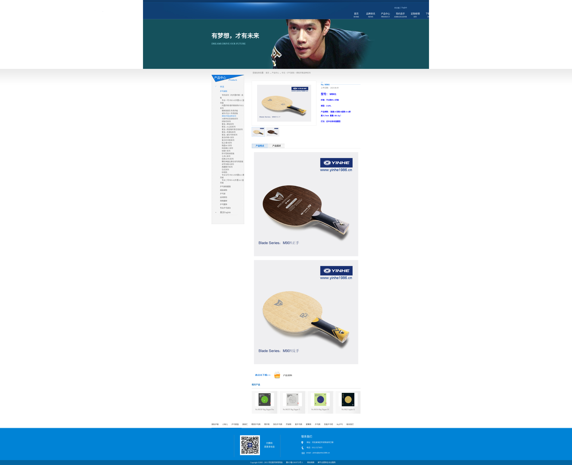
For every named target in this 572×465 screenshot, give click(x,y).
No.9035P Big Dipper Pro (264, 409)
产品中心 (275, 73)
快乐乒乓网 (277, 424)
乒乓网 (317, 424)
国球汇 (245, 424)
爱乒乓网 (298, 424)
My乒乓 (340, 424)
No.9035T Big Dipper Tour (292, 409)
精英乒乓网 (255, 424)
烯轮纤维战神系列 (303, 73)
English (404, 8)
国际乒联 (215, 424)
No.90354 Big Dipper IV (320, 409)
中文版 (397, 8)
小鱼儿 (225, 424)
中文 (283, 73)
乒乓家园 (235, 424)
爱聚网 (308, 424)
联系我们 (350, 424)
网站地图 (310, 462)
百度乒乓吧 (328, 424)
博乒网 (266, 424)
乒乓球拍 (290, 73)
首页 (356, 13)
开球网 (288, 424)
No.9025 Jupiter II (348, 409)
